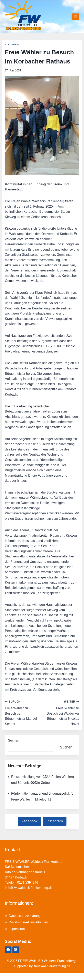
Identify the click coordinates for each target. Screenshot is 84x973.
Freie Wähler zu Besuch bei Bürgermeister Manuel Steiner (21, 713)
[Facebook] (8, 949)
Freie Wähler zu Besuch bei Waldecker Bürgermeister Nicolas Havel (63, 713)
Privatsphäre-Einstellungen (28, 922)
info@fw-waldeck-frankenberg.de (29, 888)
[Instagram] (15, 949)
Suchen (13, 740)
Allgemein (12, 44)
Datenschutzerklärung (25, 915)
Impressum (17, 929)
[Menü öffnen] (75, 16)
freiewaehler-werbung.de (52, 966)
